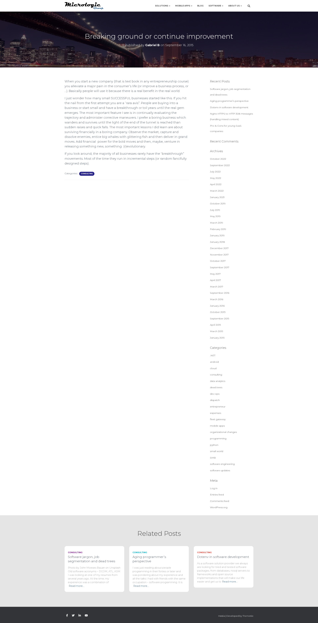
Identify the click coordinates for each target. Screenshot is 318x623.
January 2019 (217, 235)
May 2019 (215, 216)
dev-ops (214, 393)
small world (216, 451)
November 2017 (219, 254)
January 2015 (217, 337)
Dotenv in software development (229, 107)
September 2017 (219, 267)
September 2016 (219, 292)
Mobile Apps (183, 5)
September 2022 (220, 165)
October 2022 (218, 158)
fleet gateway (218, 419)
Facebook (67, 615)
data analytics (217, 381)
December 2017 (219, 248)
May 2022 (215, 178)
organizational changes (223, 432)
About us (234, 5)
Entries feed (217, 494)
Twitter (73, 615)
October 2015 (217, 312)
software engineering (222, 463)
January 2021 (217, 197)
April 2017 (215, 280)
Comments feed (219, 501)
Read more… (76, 585)
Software (215, 5)
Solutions (162, 5)
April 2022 (215, 184)
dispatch (215, 400)
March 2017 (216, 286)
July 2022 (215, 171)
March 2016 (216, 299)
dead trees (216, 387)
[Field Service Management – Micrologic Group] (84, 6)
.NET (212, 355)
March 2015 (216, 331)
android (214, 361)
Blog (200, 5)
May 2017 (215, 273)
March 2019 (216, 222)
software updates (220, 470)
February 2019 (218, 229)
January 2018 (217, 241)
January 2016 (217, 305)
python (214, 444)
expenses (215, 413)
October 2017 (218, 260)
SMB (213, 457)
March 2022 (217, 190)
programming (218, 438)
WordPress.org (218, 507)
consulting (87, 174)
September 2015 (219, 318)
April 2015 (215, 324)
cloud (213, 368)
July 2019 (215, 209)
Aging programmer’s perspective (229, 100)
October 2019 (218, 203)
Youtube (86, 615)
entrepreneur (217, 406)
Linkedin (79, 615)
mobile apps (217, 425)
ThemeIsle (247, 616)
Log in (213, 488)
